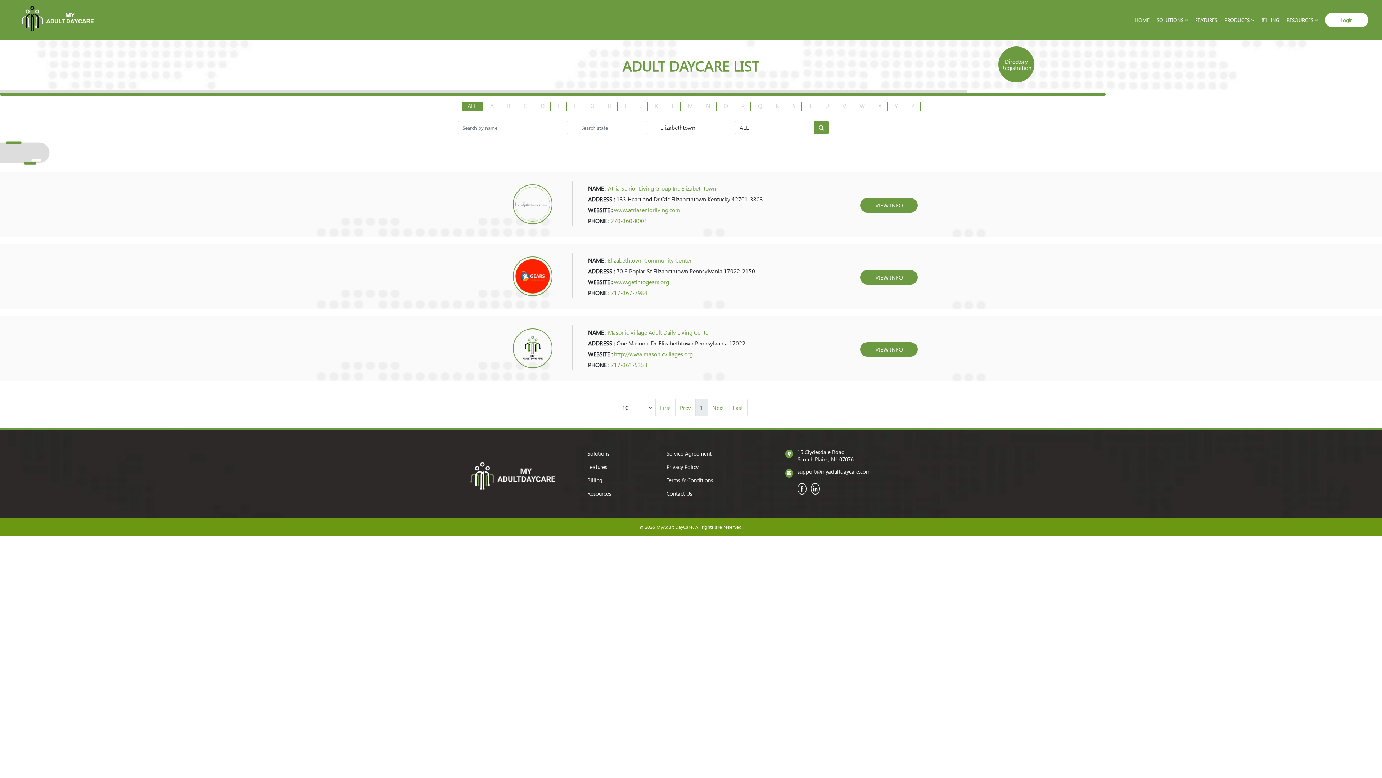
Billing (1270, 20)
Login (1347, 20)
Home (1142, 20)
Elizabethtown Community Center (650, 260)
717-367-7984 (629, 292)
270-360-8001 (629, 220)
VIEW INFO (889, 205)
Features (1206, 20)
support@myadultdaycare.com (834, 471)
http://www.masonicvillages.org (653, 354)
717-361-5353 (629, 364)
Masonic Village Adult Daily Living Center (659, 332)
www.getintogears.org (641, 282)
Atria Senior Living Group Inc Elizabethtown (662, 188)
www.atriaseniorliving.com (647, 210)
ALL (472, 105)
